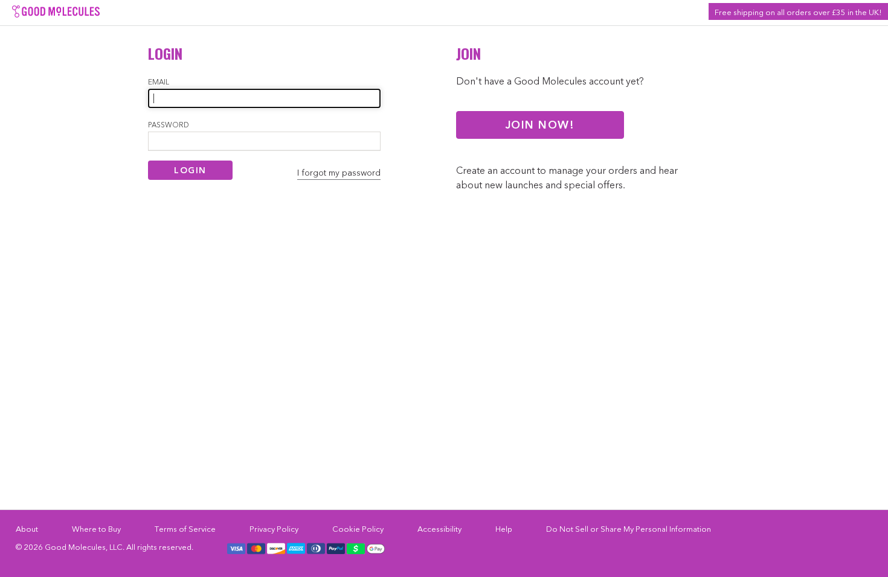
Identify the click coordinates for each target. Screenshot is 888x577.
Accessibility (439, 529)
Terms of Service (185, 529)
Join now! (540, 125)
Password (168, 124)
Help (503, 529)
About (27, 529)
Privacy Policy (273, 529)
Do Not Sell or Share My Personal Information (628, 529)
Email (158, 81)
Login (190, 170)
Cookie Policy (358, 529)
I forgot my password (339, 172)
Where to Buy (96, 529)
